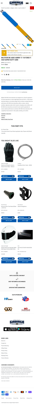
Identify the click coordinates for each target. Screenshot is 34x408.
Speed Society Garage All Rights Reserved (11, 402)
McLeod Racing (3, 204)
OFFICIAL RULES (6, 376)
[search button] (32, 7)
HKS (18, 246)
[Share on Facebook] (6, 74)
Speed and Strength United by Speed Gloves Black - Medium (7, 165)
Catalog (3, 117)
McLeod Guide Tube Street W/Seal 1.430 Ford (8, 207)
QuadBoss (19, 163)
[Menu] (1, 3)
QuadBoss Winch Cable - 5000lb (25, 165)
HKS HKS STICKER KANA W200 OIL (25, 248)
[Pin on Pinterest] (8, 74)
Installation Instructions (6, 114)
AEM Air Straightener (22, 206)
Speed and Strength (4, 163)
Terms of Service (4, 358)
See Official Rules (24, 92)
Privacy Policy (4, 350)
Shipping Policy (4, 355)
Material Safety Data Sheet (7, 119)
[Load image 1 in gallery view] (17, 26)
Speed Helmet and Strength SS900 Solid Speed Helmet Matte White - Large (8, 248)
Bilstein (6, 64)
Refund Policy (4, 353)
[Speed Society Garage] (16, 3)
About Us (3, 341)
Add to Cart (9, 179)
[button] (27, 3)
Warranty (3, 115)
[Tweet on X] (4, 74)
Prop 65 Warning (5, 345)
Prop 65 (2, 398)
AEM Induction (20, 204)
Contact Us (3, 343)
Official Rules (4, 348)
